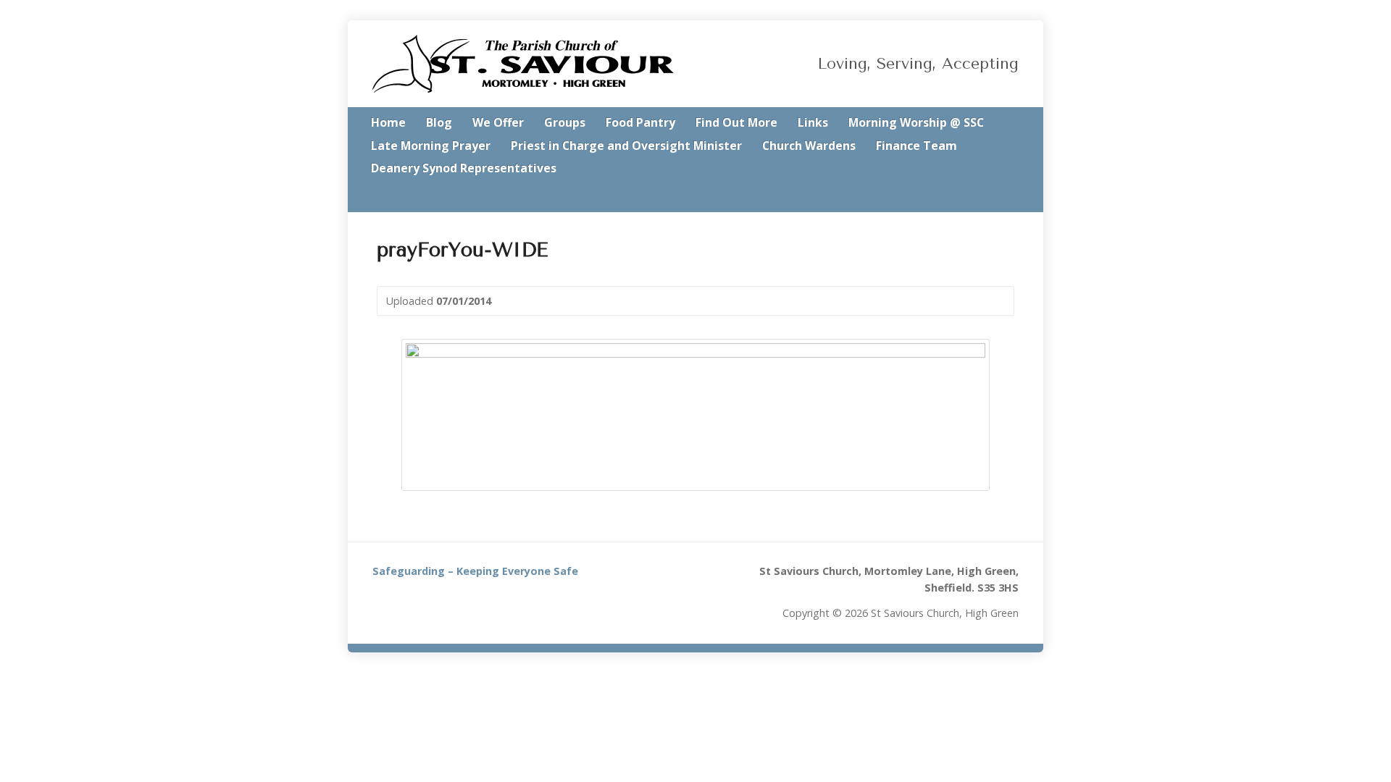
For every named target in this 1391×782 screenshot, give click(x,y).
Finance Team (916, 146)
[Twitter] (994, 197)
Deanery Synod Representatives (463, 168)
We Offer (498, 122)
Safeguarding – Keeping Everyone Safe (475, 571)
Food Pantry (640, 122)
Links (813, 122)
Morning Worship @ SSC (916, 122)
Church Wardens (809, 146)
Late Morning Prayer (430, 146)
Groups (564, 122)
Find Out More (736, 122)
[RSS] (973, 197)
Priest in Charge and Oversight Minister (626, 146)
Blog (439, 122)
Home (388, 122)
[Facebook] (1014, 197)
